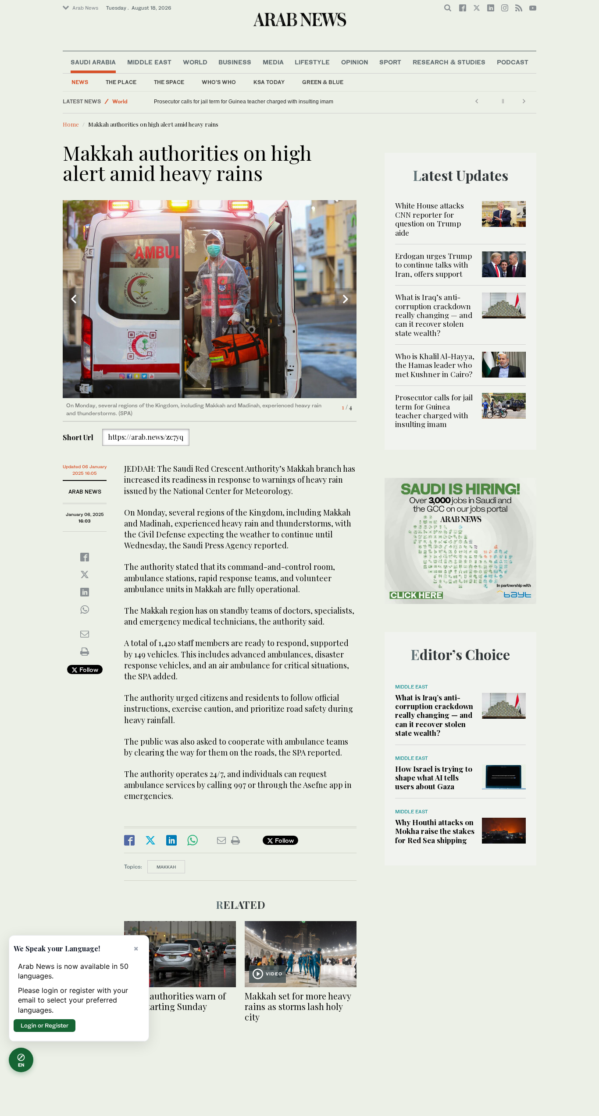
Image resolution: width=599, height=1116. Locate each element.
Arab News (85, 8)
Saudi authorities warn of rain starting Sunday (175, 1001)
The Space (169, 82)
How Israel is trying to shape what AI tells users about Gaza (433, 777)
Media (273, 62)
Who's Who (219, 82)
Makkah (166, 866)
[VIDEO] (301, 953)
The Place (121, 82)
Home (71, 124)
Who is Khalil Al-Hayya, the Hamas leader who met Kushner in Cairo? (434, 365)
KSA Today (269, 82)
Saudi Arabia (93, 62)
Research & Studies (449, 62)
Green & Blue (322, 82)
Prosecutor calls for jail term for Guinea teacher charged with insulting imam (243, 102)
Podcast (512, 62)
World (195, 62)
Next (346, 299)
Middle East (149, 62)
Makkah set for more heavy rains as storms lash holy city (298, 1006)
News (79, 82)
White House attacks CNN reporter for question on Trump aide (429, 219)
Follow (88, 669)
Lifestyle (312, 62)
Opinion (354, 62)
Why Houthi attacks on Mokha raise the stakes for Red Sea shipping (434, 831)
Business (234, 62)
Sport (390, 62)
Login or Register (44, 1025)
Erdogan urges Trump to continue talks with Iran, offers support (433, 265)
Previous (74, 299)
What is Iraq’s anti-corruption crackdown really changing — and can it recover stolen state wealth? (433, 315)
